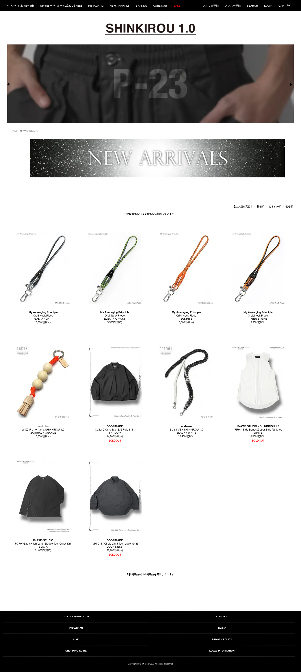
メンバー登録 (233, 5)
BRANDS (141, 5)
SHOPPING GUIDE (76, 651)
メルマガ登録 (211, 5)
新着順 (260, 206)
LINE (76, 639)
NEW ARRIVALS (120, 5)
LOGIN (268, 5)
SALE (177, 5)
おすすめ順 (275, 206)
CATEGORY (160, 5)
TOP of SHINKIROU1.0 (76, 616)
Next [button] (292, 84)
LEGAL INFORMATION (222, 651)
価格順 (289, 206)
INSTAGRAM (96, 5)
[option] (150, 83)
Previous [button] (9, 84)
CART (282, 5)
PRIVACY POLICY (222, 639)
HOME (14, 131)
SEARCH (252, 5)
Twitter (222, 628)
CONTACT (222, 616)
